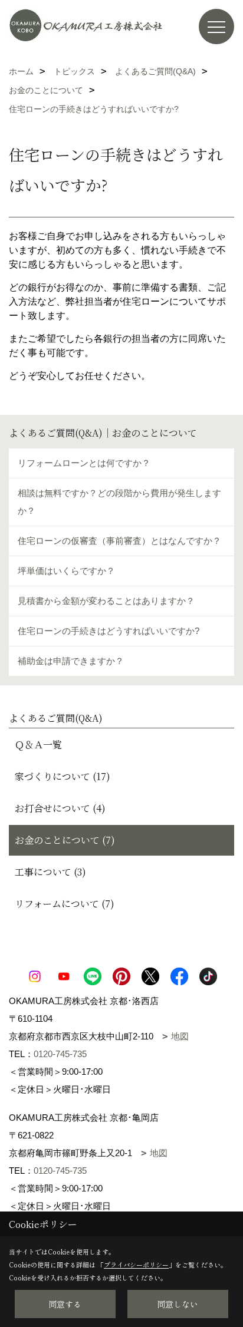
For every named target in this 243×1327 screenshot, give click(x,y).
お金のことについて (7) (65, 840)
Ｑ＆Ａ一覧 (38, 744)
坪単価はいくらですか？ (66, 571)
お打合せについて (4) (60, 808)
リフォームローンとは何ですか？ (84, 463)
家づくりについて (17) (62, 776)
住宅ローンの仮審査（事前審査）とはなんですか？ (119, 541)
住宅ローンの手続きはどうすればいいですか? (108, 631)
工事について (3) (50, 872)
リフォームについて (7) (64, 903)
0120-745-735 (60, 1054)
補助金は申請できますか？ (71, 661)
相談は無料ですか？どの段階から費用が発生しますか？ (119, 502)
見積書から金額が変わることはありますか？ (106, 601)
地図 (180, 1036)
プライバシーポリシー (136, 1264)
